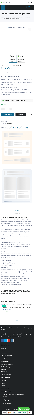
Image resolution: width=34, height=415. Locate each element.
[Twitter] (5, 340)
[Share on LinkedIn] (17, 127)
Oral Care (27, 17)
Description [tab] (17, 210)
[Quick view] (18, 306)
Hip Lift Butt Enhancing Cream (11, 65)
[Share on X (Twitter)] (10, 127)
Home (2, 17)
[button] (15, 320)
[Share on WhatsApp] (20, 127)
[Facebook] (2, 340)
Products (8, 17)
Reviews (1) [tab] (17, 213)
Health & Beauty (17, 17)
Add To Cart (11, 306)
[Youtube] (8, 340)
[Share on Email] (23, 127)
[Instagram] (12, 340)
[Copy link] (27, 127)
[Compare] (28, 114)
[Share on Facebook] (7, 127)
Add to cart (8, 114)
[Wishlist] (31, 114)
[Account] (22, 7)
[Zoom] (29, 29)
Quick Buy (20, 114)
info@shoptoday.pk (8, 400)
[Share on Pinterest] (13, 127)
